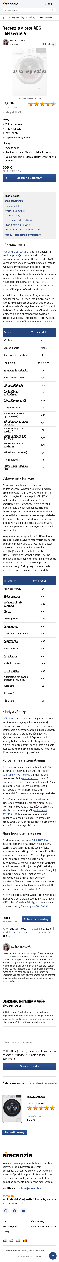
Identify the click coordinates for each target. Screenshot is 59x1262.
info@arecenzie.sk (32, 1188)
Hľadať (54, 10)
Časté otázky (37, 1222)
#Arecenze (8, 1195)
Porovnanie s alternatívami (19, 220)
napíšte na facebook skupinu (37, 1019)
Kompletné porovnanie (43, 1083)
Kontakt (7, 1222)
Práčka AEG (9, 718)
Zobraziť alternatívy (29, 178)
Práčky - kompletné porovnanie (22, 235)
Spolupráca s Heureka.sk (43, 1227)
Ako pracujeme (10, 1227)
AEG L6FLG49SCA (13, 201)
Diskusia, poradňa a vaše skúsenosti (23, 230)
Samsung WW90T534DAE (16, 774)
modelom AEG (30, 778)
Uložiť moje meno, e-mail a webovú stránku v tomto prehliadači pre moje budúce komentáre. (29, 1055)
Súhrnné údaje (12, 206)
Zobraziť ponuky (15, 1132)
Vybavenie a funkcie (15, 211)
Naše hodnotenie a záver (18, 225)
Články (6, 1231)
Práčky (19, 112)
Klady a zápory (12, 216)
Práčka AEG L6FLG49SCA (16, 252)
